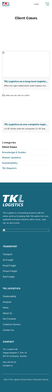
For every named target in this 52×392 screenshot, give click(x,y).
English (36, 4)
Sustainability (9, 163)
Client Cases (9, 146)
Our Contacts (9, 319)
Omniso (45, 380)
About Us (7, 313)
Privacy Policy (26, 380)
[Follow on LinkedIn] (27, 386)
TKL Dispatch (9, 168)
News (5, 307)
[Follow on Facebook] (25, 386)
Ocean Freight (10, 271)
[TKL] (10, 4)
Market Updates (11, 157)
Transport (7, 254)
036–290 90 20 (9, 362)
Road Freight (9, 265)
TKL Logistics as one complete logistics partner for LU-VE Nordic (26, 124)
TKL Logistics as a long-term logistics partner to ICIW (26, 81)
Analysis (7, 302)
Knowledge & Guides (14, 152)
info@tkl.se (8, 365)
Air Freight (8, 260)
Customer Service (12, 324)
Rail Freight (8, 277)
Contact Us (8, 330)
